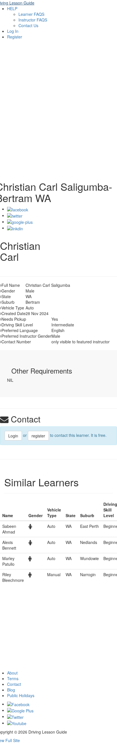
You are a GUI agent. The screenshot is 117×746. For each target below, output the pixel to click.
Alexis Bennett (9, 545)
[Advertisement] (58, 114)
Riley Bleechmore (13, 577)
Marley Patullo (8, 561)
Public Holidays (20, 695)
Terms (12, 678)
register (38, 436)
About (12, 673)
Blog (11, 690)
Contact (14, 684)
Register (14, 37)
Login (13, 436)
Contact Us (28, 25)
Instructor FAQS (32, 20)
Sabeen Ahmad (9, 529)
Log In (12, 31)
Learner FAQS (31, 14)
